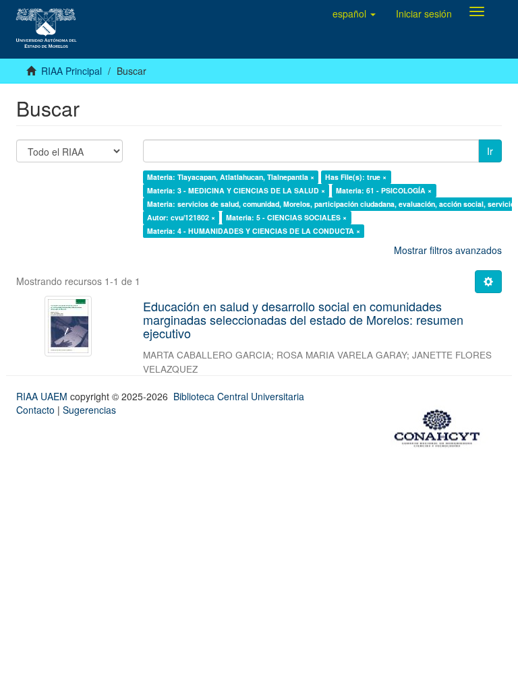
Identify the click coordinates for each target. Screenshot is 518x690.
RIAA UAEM (43, 396)
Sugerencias (89, 409)
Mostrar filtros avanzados (448, 250)
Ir (490, 151)
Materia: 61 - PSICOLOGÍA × (384, 190)
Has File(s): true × (355, 177)
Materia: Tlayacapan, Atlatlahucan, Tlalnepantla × (230, 177)
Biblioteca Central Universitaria (238, 396)
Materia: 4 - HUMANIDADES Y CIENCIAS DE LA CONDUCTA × (253, 231)
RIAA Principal (71, 70)
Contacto (35, 409)
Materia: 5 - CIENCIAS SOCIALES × (286, 217)
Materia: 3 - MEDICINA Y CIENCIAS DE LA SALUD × (236, 190)
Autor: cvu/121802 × (181, 217)
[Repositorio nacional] (441, 426)
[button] (354, 13)
